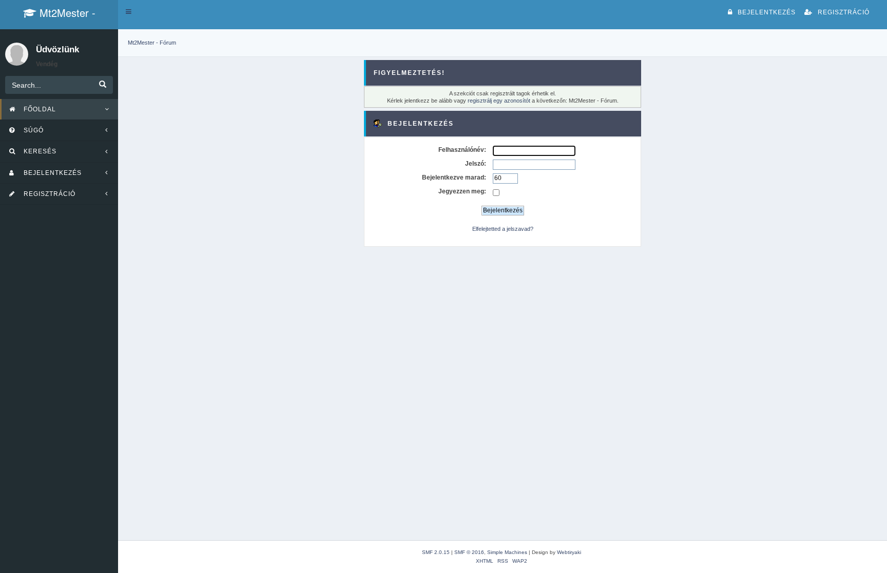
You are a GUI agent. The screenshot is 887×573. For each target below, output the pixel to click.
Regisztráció (844, 12)
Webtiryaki (569, 552)
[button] (128, 12)
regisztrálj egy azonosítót (499, 100)
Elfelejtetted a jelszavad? (502, 229)
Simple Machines (507, 552)
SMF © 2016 (469, 552)
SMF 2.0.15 (436, 552)
